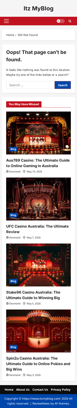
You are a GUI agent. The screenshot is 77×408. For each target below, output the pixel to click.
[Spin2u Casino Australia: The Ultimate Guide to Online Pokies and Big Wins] (38, 331)
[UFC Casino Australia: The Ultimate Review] (38, 199)
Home (9, 389)
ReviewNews (41, 403)
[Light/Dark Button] (60, 21)
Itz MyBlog (39, 8)
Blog (13, 149)
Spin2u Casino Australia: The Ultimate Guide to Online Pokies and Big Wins (38, 363)
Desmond (14, 171)
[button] (6, 21)
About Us (23, 389)
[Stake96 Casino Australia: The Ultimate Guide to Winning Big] (38, 265)
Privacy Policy (60, 389)
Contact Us (40, 389)
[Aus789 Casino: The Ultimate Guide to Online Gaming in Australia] (38, 133)
